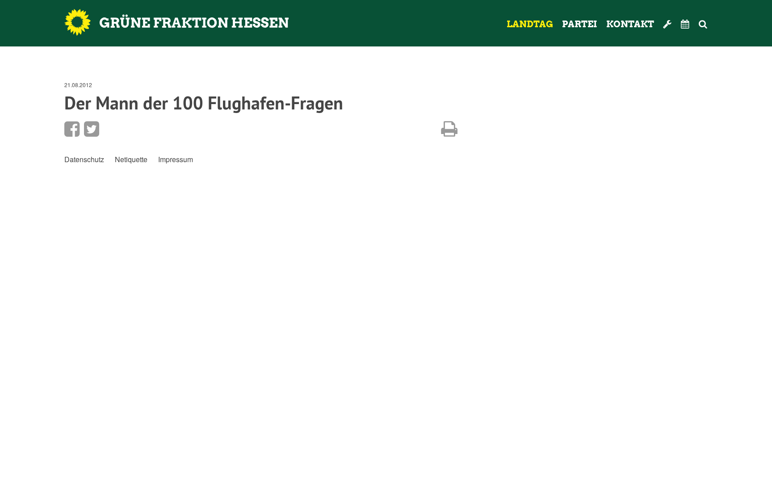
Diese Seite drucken (449, 129)
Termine (685, 24)
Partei (579, 24)
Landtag (530, 24)
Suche (715, 24)
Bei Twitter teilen (91, 129)
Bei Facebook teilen (72, 129)
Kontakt (630, 24)
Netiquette (131, 159)
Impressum (175, 159)
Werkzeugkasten (667, 24)
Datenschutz (84, 159)
